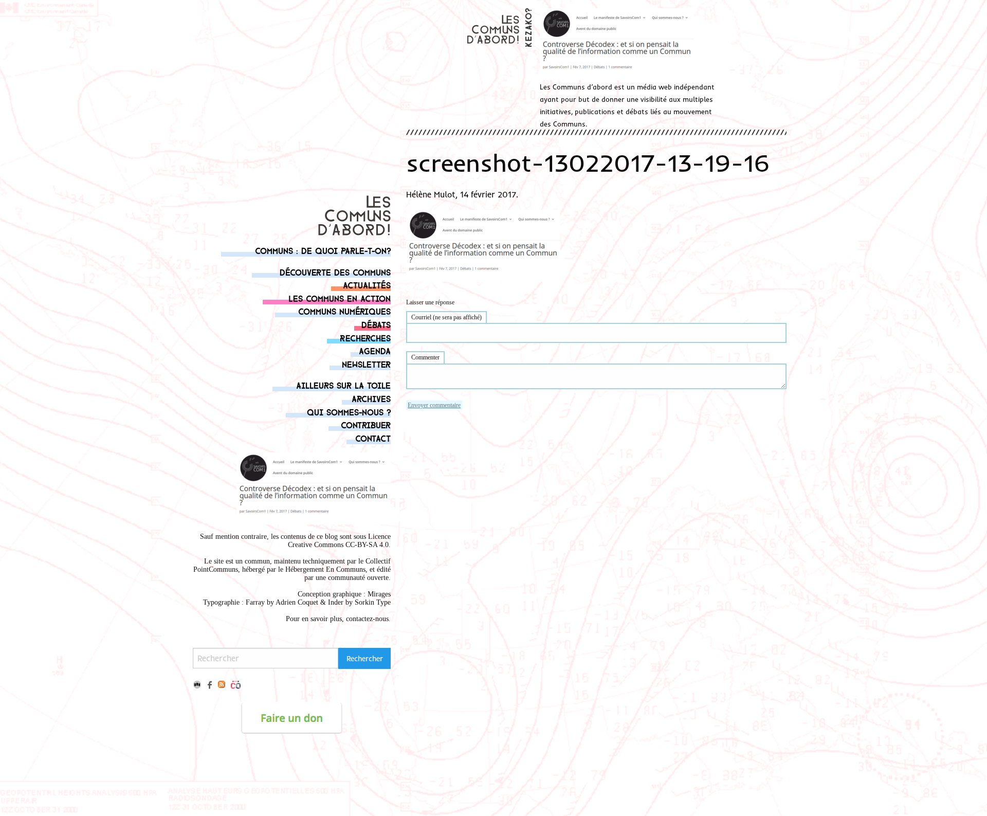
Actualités (367, 284)
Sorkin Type (373, 602)
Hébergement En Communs (325, 569)
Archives (371, 398)
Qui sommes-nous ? (349, 411)
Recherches (365, 337)
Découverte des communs (335, 271)
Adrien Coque (296, 602)
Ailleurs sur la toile (343, 384)
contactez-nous (367, 619)
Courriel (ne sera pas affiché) (446, 317)
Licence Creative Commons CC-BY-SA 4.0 (339, 541)
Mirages (379, 594)
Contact (373, 437)
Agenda (375, 350)
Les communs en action (339, 298)
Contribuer (366, 424)
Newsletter (366, 363)
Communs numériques (344, 310)
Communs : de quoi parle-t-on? (323, 250)
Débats (376, 324)
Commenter (425, 357)
